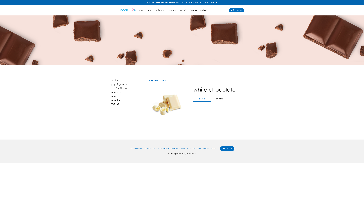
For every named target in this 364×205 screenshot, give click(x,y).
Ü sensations (117, 92)
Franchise (193, 10)
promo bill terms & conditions (168, 148)
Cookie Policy (196, 148)
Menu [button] (149, 10)
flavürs (114, 80)
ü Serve (115, 96)
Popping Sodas (119, 84)
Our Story (183, 10)
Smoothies (116, 100)
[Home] (128, 9)
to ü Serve (158, 81)
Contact (203, 10)
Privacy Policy (150, 148)
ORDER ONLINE (161, 10)
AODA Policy (185, 148)
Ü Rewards (173, 10)
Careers (206, 148)
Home (141, 10)
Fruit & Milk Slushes (120, 88)
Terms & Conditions (136, 148)
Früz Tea (115, 103)
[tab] (202, 99)
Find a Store (237, 10)
